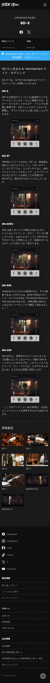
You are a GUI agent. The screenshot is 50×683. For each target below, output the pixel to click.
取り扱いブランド (10, 585)
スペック (31, 47)
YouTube (11, 568)
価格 (29, 41)
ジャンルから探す (10, 591)
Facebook (12, 534)
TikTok (10, 555)
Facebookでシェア (21, 32)
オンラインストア (10, 597)
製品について (8, 41)
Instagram (12, 541)
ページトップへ (43, 676)
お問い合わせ (8, 628)
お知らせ (6, 615)
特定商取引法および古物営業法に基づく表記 (22, 658)
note (9, 547)
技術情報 (6, 621)
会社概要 (6, 646)
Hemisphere (8, 47)
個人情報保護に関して (12, 652)
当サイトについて (10, 664)
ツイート (29, 32)
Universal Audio (25, 17)
